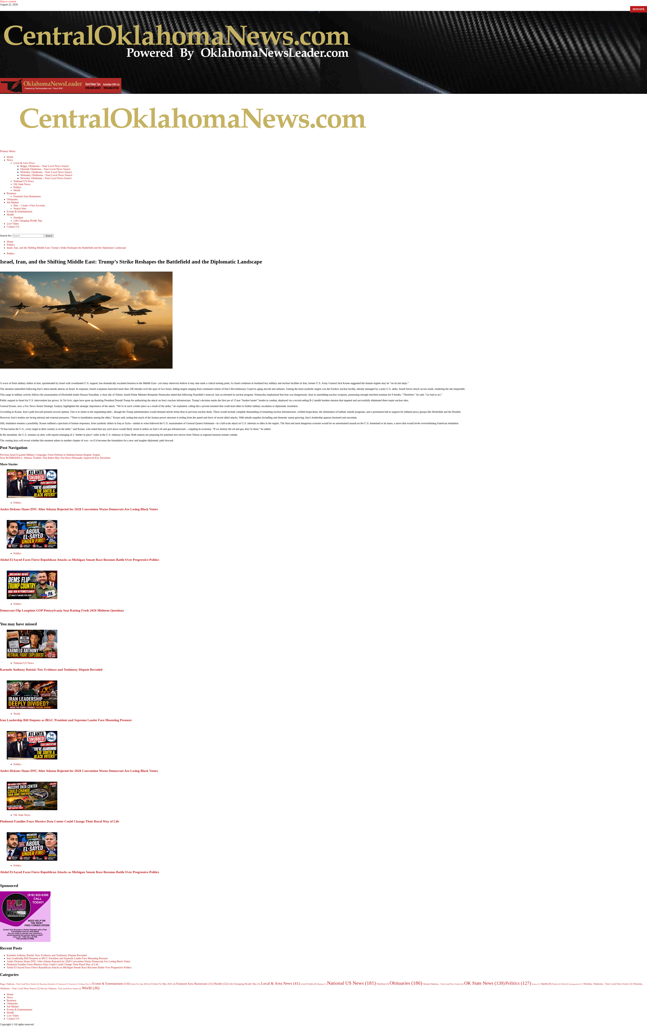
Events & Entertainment (19, 211)
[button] (8, 151)
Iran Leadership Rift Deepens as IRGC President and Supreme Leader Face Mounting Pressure (66, 720)
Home (10, 156)
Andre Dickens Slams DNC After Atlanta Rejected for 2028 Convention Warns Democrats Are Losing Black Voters (79, 509)
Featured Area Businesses (27, 196)
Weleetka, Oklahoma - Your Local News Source (608, 984)
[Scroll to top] (1, 1027)
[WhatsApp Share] (351, 375)
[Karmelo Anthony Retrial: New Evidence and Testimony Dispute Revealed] (32, 657)
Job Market (13, 202)
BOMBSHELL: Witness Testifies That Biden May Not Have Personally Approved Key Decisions (55, 457)
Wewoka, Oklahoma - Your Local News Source (60, 988)
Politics (17, 187)
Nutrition (18, 217)
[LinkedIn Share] (311, 375)
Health (10, 214)
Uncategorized (575, 984)
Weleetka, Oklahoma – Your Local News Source (46, 172)
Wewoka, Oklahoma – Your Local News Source (46, 178)
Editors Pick (85, 984)
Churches (74, 984)
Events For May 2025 (163, 984)
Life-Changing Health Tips (27, 220)
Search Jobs (19, 208)
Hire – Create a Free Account (29, 205)
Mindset (321, 984)
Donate (638, 9)
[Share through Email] (343, 375)
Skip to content (8, 1)
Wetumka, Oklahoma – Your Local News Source (46, 175)
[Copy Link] (335, 375)
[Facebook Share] (295, 375)
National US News (23, 181)
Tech (564, 984)
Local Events (309, 984)
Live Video (13, 223)
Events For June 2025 (140, 984)
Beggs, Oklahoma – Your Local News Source (44, 166)
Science (536, 984)
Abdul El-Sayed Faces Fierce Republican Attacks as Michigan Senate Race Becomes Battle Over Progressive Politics (79, 560)
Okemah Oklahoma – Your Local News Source (45, 169)
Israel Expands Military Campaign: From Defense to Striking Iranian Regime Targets (50, 454)
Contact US (13, 226)
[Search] (1, 232)
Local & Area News (24, 163)
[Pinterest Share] (327, 375)
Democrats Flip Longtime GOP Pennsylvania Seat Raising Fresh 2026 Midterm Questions (62, 610)
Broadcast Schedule (49, 984)
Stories (556, 984)
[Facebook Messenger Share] (319, 375)
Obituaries (12, 199)
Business (11, 193)
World (16, 190)
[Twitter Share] (303, 375)
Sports (546, 983)
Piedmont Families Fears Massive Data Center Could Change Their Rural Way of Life (59, 821)
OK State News (21, 184)
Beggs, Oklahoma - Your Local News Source (19, 984)
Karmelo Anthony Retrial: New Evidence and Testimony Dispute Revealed (51, 669)
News (10, 160)
